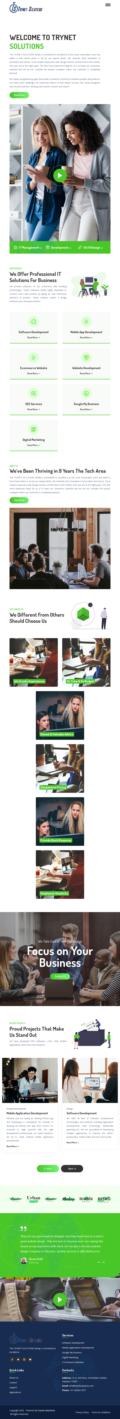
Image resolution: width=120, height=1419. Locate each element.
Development (60, 247)
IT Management (29, 247)
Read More (19, 95)
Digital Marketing (34, 439)
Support (13, 1387)
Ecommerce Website (33, 368)
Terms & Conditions (100, 1412)
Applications (15, 1392)
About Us (14, 1377)
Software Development (34, 332)
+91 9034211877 (78, 1390)
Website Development (86, 368)
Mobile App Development (86, 332)
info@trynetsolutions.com (81, 1385)
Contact (13, 1382)
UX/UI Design (92, 247)
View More (19, 500)
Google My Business (86, 404)
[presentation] (48, 1168)
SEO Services (33, 404)
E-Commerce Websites (73, 1362)
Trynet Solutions (46, 1410)
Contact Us (60, 976)
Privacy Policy (82, 1412)
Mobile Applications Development (78, 1347)
